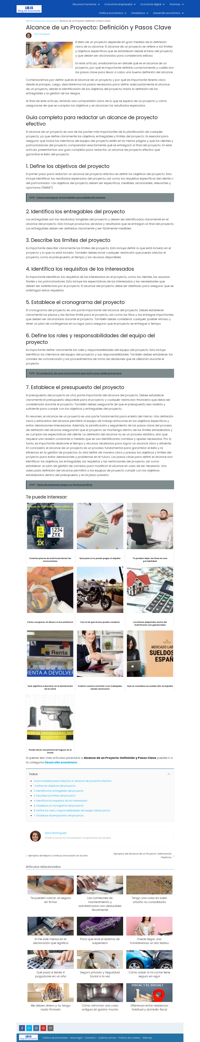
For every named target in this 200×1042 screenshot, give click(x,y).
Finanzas (175, 4)
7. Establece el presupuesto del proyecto (59, 815)
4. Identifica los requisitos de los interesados (60, 800)
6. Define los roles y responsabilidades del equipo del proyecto (72, 810)
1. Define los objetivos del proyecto (55, 786)
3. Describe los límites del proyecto (55, 795)
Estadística (138, 13)
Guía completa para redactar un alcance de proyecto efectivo (73, 781)
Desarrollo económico (166, 13)
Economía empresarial (118, 4)
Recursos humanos (84, 4)
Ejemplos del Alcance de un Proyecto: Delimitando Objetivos (143, 855)
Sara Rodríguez (42, 34)
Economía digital (151, 4)
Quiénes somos (107, 1037)
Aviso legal (76, 1037)
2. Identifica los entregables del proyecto (59, 791)
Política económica (111, 13)
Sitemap (147, 1037)
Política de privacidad (55, 1037)
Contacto (90, 1037)
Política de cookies (129, 1037)
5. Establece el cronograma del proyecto (59, 805)
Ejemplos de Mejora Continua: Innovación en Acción (58, 855)
